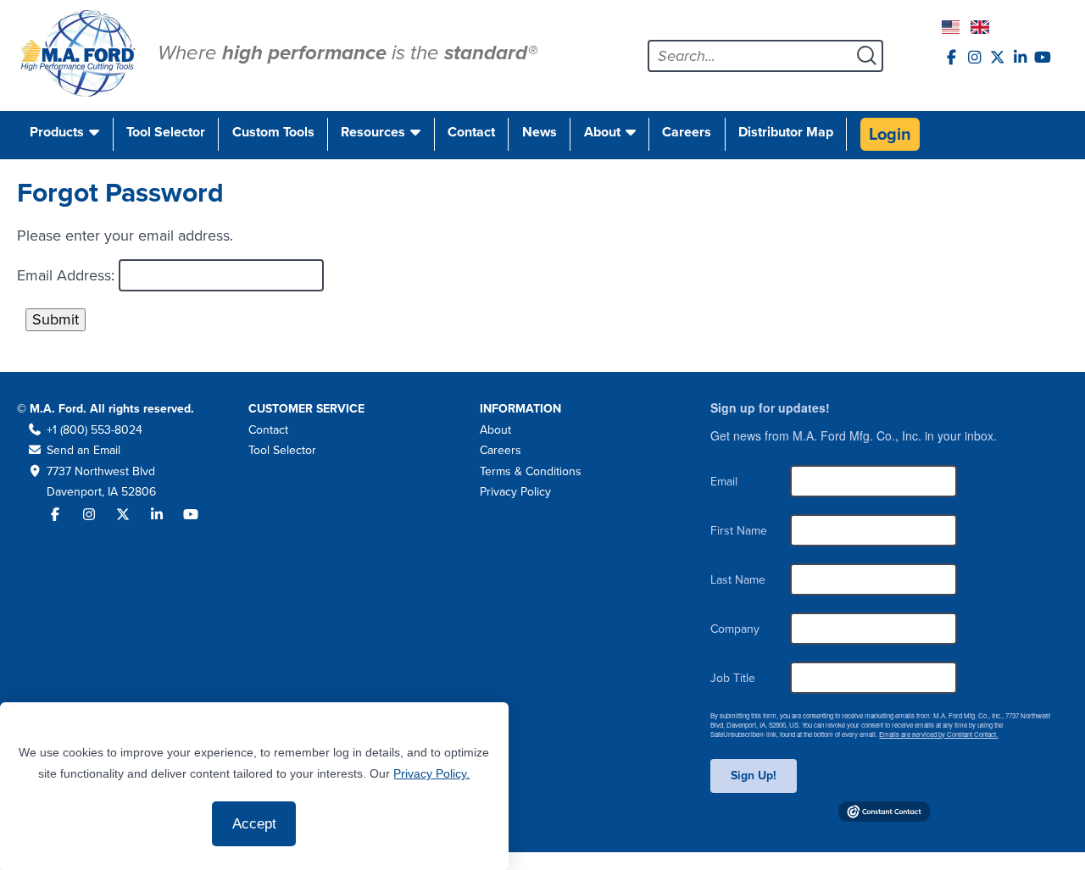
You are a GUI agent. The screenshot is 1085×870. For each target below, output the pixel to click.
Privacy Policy (515, 492)
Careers (686, 131)
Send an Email (83, 450)
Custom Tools (273, 131)
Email (723, 481)
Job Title (732, 678)
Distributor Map (785, 131)
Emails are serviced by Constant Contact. (938, 734)
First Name (738, 531)
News (539, 131)
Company (735, 629)
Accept (254, 824)
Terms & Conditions (530, 471)
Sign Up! (753, 775)
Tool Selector (165, 131)
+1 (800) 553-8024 (94, 430)
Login (890, 134)
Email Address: (68, 275)
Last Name (737, 580)
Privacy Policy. (431, 773)
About (602, 131)
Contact (471, 131)
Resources (373, 131)
